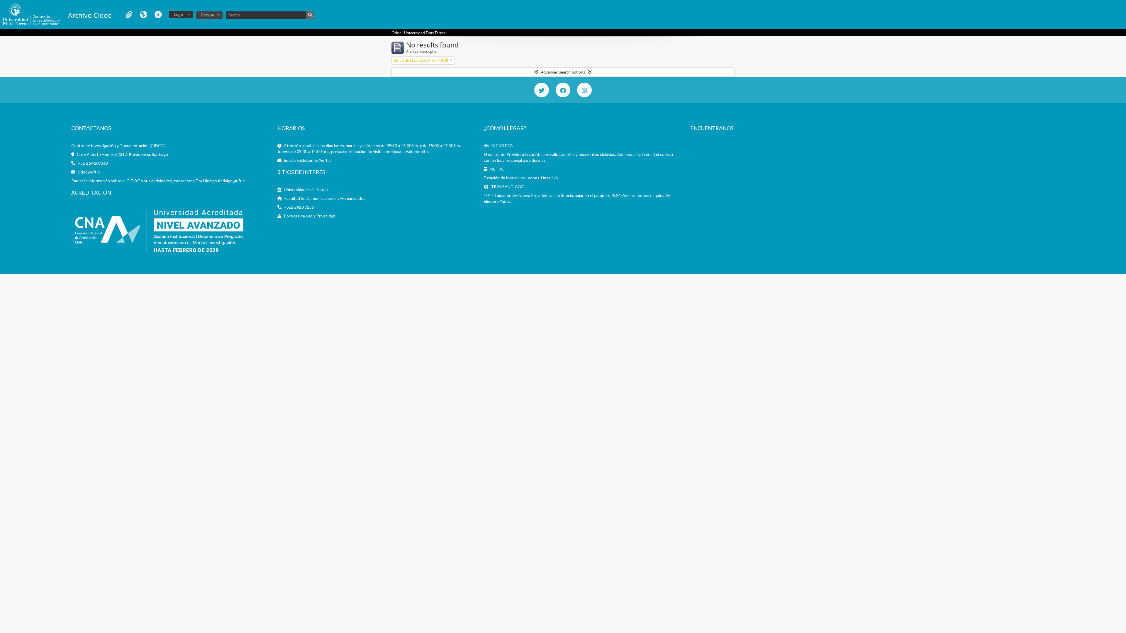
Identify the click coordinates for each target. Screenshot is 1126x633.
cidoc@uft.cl (89, 171)
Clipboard (128, 14)
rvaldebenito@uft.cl (313, 160)
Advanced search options (563, 72)
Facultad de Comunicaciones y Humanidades (324, 198)
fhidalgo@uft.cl (231, 180)
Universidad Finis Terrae (306, 189)
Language (143, 14)
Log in (179, 14)
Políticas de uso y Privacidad (309, 215)
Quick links (158, 14)
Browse (207, 15)
